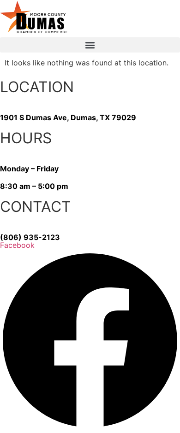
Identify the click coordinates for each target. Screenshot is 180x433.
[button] (90, 45)
